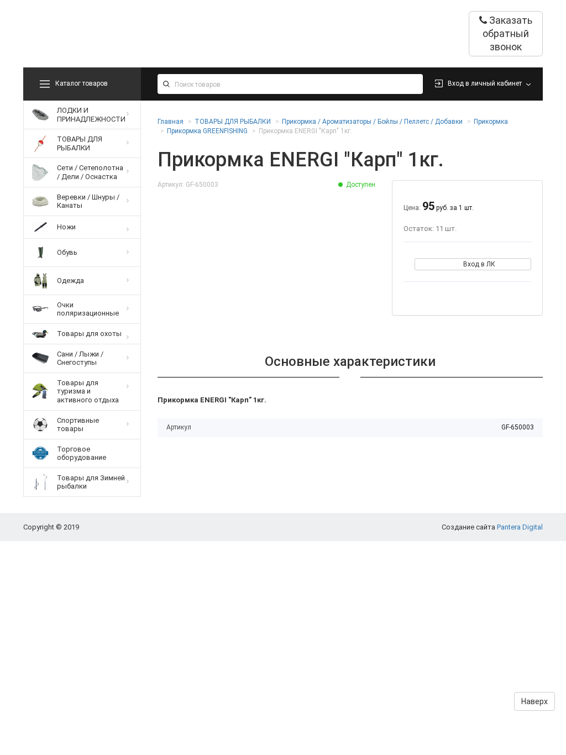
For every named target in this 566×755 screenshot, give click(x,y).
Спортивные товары (78, 424)
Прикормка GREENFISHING (207, 131)
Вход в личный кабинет (485, 83)
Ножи (66, 227)
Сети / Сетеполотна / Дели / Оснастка (90, 172)
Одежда (70, 280)
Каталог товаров (81, 83)
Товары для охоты (89, 333)
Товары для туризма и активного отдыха (88, 391)
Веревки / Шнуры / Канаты (88, 201)
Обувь (67, 252)
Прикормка (491, 121)
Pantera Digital (520, 527)
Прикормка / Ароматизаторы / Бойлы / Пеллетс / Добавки (372, 121)
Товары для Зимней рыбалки (91, 482)
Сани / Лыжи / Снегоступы (80, 358)
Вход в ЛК (479, 264)
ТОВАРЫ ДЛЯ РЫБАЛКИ (79, 143)
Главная (171, 121)
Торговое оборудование (81, 453)
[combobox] (290, 84)
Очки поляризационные (88, 309)
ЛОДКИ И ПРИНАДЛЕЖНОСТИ (91, 114)
